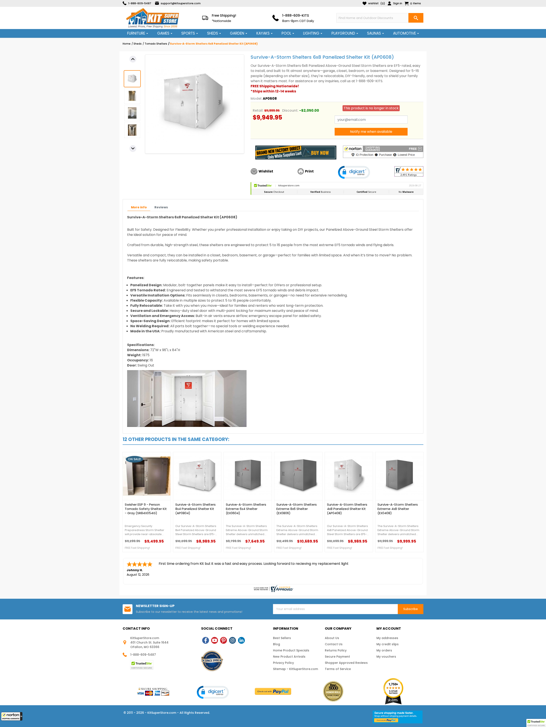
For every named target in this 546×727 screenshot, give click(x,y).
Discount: (290, 110)
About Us (332, 638)
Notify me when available (371, 131)
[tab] (139, 207)
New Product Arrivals (289, 656)
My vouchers (386, 656)
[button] (11, 716)
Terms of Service (338, 669)
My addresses (387, 638)
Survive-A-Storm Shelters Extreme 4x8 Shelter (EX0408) (398, 508)
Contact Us (334, 644)
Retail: (258, 110)
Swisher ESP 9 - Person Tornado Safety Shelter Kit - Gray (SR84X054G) (146, 508)
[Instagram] (232, 640)
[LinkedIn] (241, 640)
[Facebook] (205, 640)
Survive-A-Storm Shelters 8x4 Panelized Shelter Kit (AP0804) (195, 508)
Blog (276, 644)
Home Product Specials (291, 650)
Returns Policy (336, 650)
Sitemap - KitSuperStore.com (295, 669)
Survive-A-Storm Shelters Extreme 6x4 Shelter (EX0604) (246, 508)
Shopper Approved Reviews (346, 663)
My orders (384, 650)
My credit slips (387, 644)
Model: (256, 98)
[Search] (415, 18)
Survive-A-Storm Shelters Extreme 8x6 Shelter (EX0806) (296, 508)
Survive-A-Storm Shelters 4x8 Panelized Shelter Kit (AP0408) (347, 508)
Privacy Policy (283, 663)
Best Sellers (282, 638)
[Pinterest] (223, 640)
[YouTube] (214, 640)
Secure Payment (337, 656)
